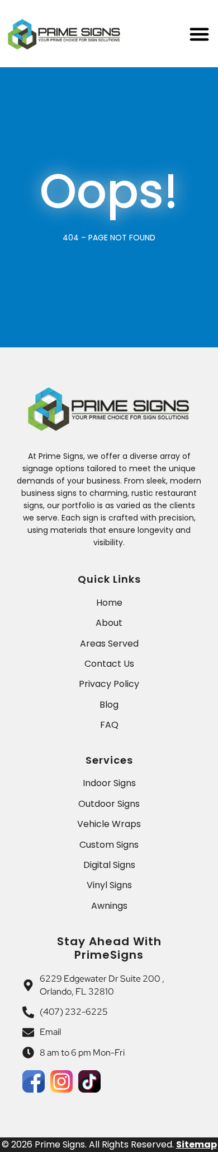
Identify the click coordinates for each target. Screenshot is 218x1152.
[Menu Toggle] (199, 34)
